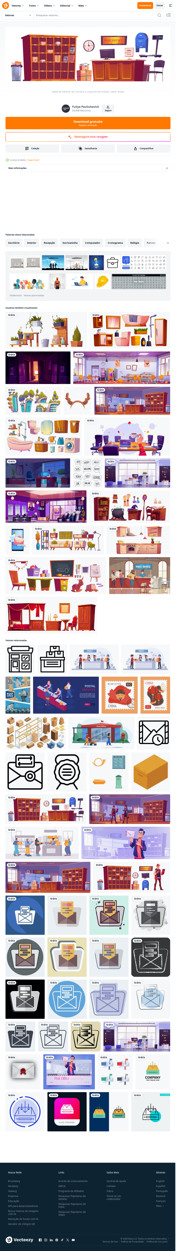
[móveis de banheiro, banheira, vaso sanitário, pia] (44, 436)
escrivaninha (70, 242)
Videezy (12, 1190)
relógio (134, 242)
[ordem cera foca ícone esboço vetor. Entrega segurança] (67, 771)
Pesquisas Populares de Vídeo (71, 1212)
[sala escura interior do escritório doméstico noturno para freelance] (38, 472)
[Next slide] (162, 242)
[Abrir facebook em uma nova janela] (40, 1239)
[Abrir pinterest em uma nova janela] (56, 1239)
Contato (109, 1185)
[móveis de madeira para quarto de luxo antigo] (51, 614)
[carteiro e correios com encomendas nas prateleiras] (131, 876)
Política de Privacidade (129, 1240)
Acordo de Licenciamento (71, 1180)
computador (92, 242)
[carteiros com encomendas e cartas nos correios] (18, 694)
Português (160, 1190)
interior (31, 242)
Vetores (16, 5)
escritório (14, 242)
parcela (151, 242)
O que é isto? (33, 159)
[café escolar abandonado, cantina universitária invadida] (121, 367)
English (158, 1180)
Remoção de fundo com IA (23, 1218)
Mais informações (17, 167)
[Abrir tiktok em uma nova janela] (62, 1239)
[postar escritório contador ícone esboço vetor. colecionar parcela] (52, 658)
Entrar (157, 5)
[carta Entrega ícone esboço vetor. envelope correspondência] (153, 732)
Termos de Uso (107, 1240)
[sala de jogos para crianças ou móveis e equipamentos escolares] (56, 574)
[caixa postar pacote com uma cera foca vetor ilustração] (23, 1071)
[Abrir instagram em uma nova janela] (45, 1239)
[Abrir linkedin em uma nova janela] (51, 1239)
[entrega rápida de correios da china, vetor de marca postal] (155, 694)
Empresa (13, 1195)
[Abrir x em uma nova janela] (67, 1239)
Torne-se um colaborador (112, 1196)
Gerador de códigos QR (21, 1222)
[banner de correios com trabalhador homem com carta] (69, 1071)
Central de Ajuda (114, 1180)
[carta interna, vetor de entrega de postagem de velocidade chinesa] (120, 694)
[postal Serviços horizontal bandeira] (66, 694)
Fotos (32, 5)
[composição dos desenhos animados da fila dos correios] (139, 574)
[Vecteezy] (5, 5)
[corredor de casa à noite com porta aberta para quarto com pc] (38, 367)
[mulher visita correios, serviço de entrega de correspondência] (129, 808)
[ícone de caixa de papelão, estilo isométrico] (150, 771)
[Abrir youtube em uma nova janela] (73, 1239)
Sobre (108, 1190)
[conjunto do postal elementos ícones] (109, 771)
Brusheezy (14, 1180)
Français (158, 1200)
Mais (81, 5)
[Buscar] (157, 15)
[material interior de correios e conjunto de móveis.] (46, 808)
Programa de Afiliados (70, 1190)
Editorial (65, 5)
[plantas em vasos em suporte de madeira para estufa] (46, 329)
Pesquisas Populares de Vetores (71, 1196)
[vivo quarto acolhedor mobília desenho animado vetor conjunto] (68, 539)
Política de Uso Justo (154, 1240)
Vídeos (48, 5)
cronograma (115, 242)
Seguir (106, 109)
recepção (49, 242)
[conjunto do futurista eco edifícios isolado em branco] (33, 400)
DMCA (60, 1185)
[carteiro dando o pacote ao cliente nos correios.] (94, 658)
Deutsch (158, 1195)
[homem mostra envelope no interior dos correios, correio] (125, 842)
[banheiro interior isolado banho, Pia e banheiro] (130, 329)
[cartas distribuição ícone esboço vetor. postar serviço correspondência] (25, 771)
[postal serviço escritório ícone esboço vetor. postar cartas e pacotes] (20, 658)
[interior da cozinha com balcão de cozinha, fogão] (138, 539)
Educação (13, 1200)
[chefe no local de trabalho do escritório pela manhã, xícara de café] (127, 436)
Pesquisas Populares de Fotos (71, 1204)
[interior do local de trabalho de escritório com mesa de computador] (137, 472)
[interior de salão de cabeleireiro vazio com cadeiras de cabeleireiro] (46, 506)
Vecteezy (13, 1185)
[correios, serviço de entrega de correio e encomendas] (132, 400)
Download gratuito (86, 122)
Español (158, 1185)
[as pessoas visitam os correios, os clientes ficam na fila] (42, 842)
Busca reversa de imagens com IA (23, 1211)
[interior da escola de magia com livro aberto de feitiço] (129, 506)
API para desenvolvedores (23, 1205)
